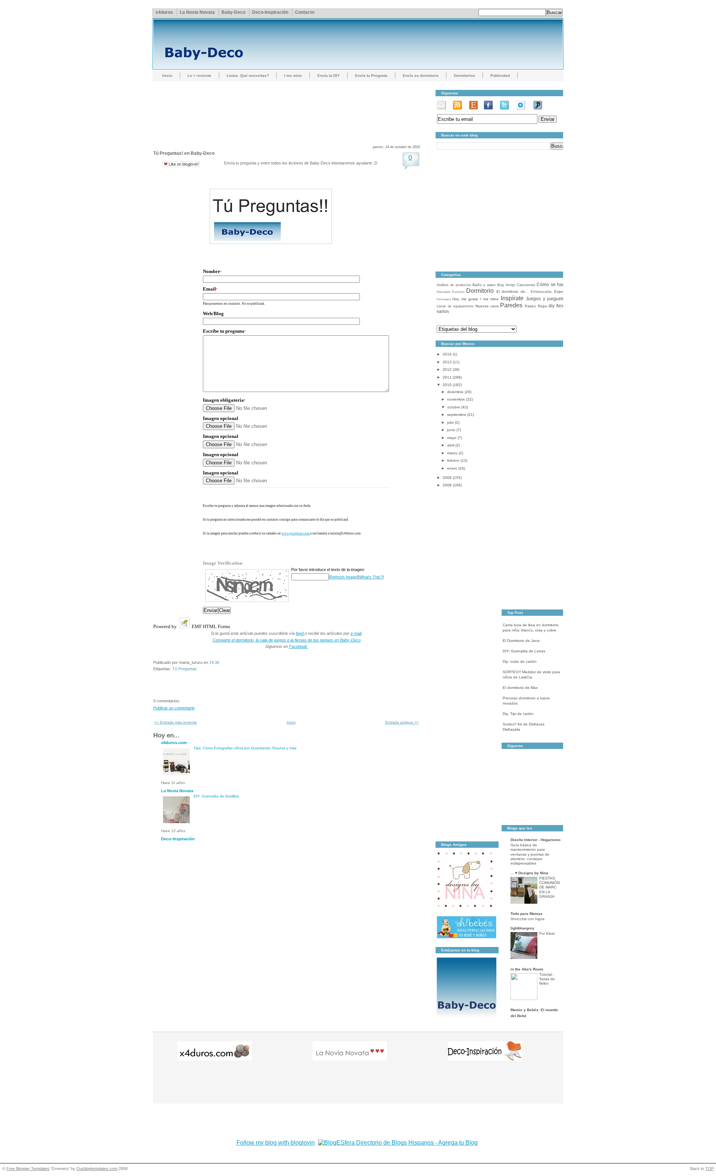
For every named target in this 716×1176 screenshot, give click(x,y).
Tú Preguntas (184, 669)
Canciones (526, 285)
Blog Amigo (506, 285)
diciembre (455, 392)
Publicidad (500, 75)
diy (552, 305)
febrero (453, 460)
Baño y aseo (484, 285)
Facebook (298, 646)
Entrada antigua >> (402, 722)
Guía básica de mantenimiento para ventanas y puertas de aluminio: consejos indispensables (530, 854)
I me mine (293, 75)
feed (300, 633)
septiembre (456, 415)
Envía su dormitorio (421, 75)
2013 (447, 362)
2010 (447, 385)
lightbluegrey (522, 928)
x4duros (164, 12)
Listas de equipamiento (455, 306)
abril (450, 445)
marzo (452, 453)
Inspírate (512, 298)
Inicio (167, 75)
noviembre (456, 399)
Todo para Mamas (527, 914)
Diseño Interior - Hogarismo (535, 840)
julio (450, 422)
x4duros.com (174, 742)
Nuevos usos (487, 306)
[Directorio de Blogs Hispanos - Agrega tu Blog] (398, 1142)
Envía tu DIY (328, 75)
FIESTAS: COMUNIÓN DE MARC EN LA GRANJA (549, 887)
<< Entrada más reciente (175, 722)
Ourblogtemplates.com (96, 1168)
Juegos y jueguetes (546, 298)
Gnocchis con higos (527, 919)
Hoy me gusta (465, 299)
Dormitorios (464, 75)
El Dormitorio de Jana (521, 641)
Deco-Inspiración (270, 12)
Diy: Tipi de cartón (518, 714)
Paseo (530, 306)
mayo (451, 438)
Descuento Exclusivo (450, 292)
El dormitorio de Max (520, 688)
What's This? (371, 577)
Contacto (304, 12)
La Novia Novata (197, 12)
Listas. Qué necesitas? (248, 75)
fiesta (561, 305)
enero (452, 468)
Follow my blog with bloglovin (275, 1142)
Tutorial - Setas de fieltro (547, 979)
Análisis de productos (454, 285)
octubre (453, 407)
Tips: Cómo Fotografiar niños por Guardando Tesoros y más (245, 748)
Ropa (542, 306)
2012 (447, 369)
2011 (447, 377)
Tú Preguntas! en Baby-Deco (183, 153)
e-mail (356, 633)
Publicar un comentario (174, 708)
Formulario (444, 299)
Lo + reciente (199, 75)
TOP (709, 1168)
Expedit (560, 291)
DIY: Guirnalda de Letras (524, 651)
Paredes (511, 305)
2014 (447, 354)
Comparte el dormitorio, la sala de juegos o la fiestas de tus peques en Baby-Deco (287, 640)
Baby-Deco (233, 12)
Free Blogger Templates (28, 1168)
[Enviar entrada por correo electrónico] (221, 662)
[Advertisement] (289, 106)
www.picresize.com (296, 533)
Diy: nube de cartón (520, 661)
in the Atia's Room (527, 969)
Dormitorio (480, 291)
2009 (447, 478)
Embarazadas (541, 292)
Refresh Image (343, 577)
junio (451, 430)
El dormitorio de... (512, 291)
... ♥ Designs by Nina (529, 873)
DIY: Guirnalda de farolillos (216, 796)
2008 (447, 485)
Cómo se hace (552, 284)
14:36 (214, 662)
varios (443, 311)
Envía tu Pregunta (371, 75)
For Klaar (547, 933)
